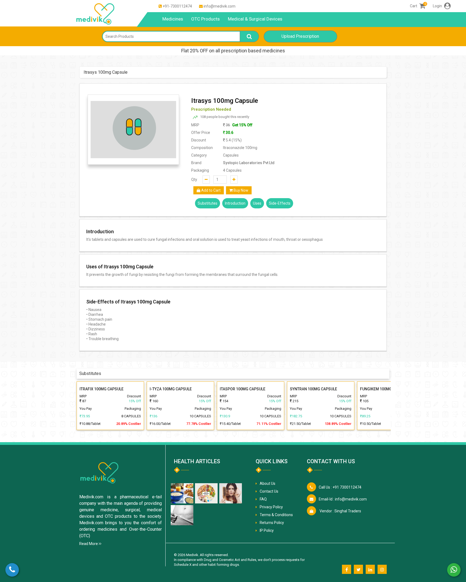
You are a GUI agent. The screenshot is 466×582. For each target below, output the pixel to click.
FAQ (263, 499)
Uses (257, 203)
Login (438, 6)
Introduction (235, 203)
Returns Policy (272, 522)
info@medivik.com (219, 6)
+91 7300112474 (340, 487)
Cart (417, 6)
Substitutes (207, 203)
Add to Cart (210, 190)
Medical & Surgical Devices (255, 19)
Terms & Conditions (276, 515)
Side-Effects (279, 203)
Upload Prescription (300, 36)
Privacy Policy (271, 507)
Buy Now (240, 190)
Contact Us (269, 491)
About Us (267, 483)
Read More (89, 544)
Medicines (172, 19)
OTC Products (205, 19)
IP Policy (267, 530)
